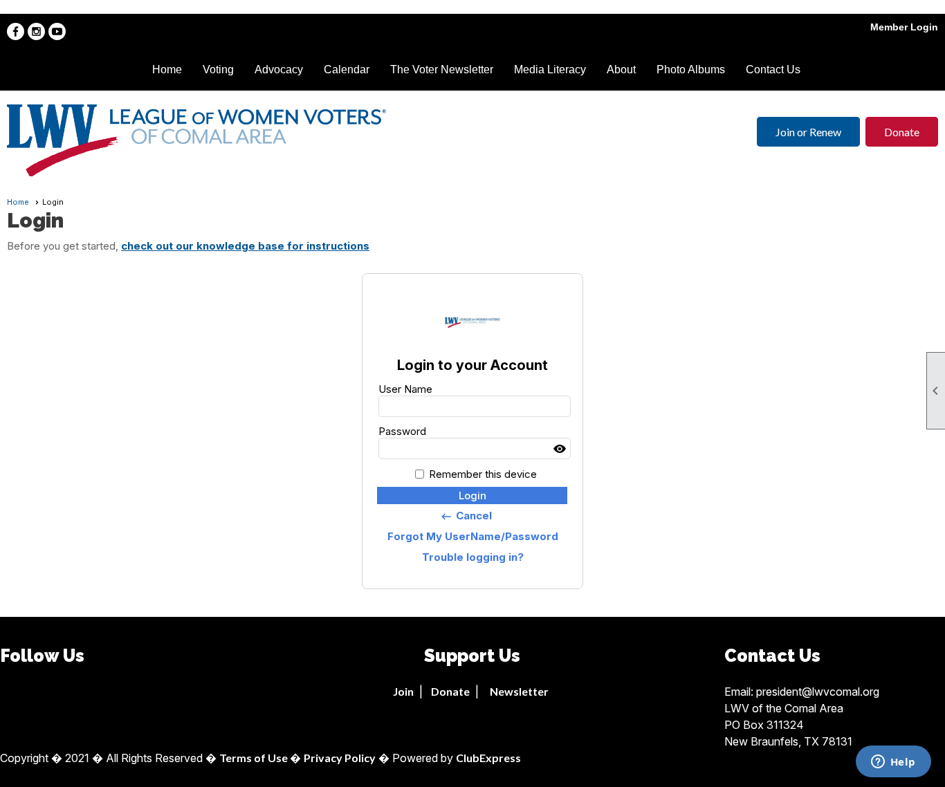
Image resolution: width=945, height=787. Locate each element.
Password (402, 431)
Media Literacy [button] (550, 69)
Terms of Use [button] (254, 757)
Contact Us (773, 69)
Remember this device (483, 474)
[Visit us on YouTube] (57, 31)
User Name (405, 389)
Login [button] (472, 495)
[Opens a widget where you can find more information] (893, 763)
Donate (901, 131)
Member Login (904, 27)
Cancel (466, 516)
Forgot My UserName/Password (472, 536)
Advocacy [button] (279, 69)
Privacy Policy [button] (340, 757)
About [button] (621, 69)
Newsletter (519, 691)
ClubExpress (488, 757)
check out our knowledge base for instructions (245, 245)
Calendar (346, 69)
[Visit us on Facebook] (15, 31)
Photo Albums (691, 69)
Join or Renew (808, 131)
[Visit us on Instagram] (36, 31)
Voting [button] (218, 69)
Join (403, 691)
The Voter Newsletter (441, 69)
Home (167, 69)
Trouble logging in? (473, 557)
